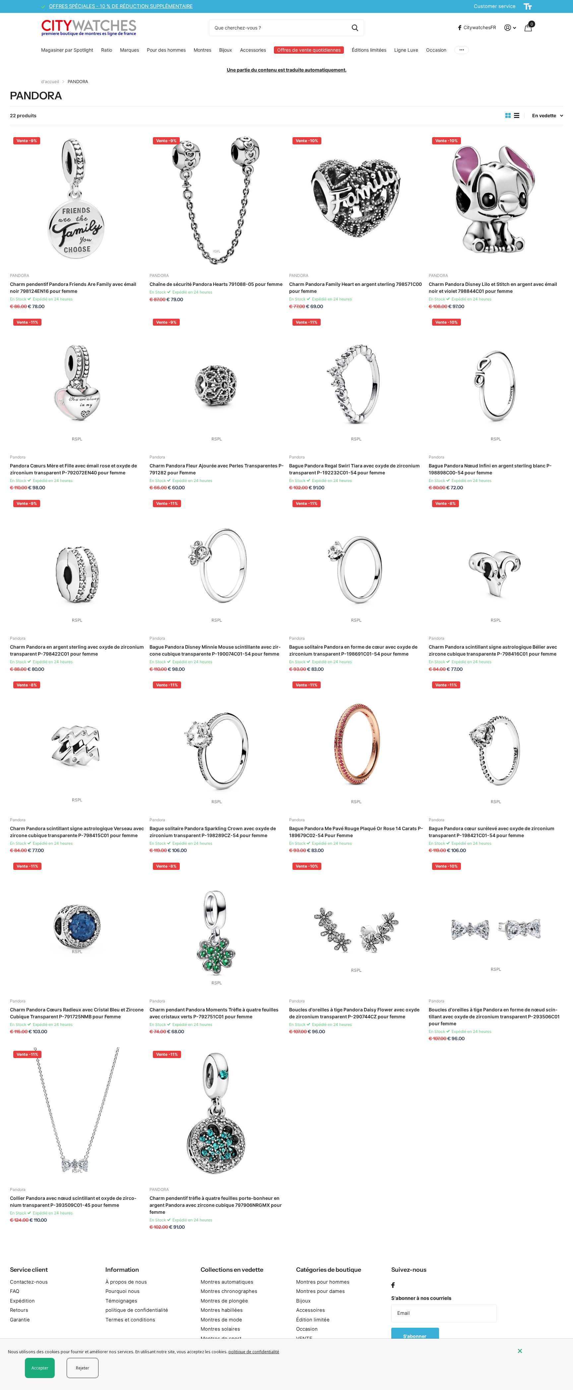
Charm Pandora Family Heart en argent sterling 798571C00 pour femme (355, 287)
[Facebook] (393, 1285)
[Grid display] (508, 115)
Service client (29, 1269)
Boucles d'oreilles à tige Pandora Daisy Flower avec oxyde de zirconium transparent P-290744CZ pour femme (354, 1013)
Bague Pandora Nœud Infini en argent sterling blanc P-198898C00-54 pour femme (490, 469)
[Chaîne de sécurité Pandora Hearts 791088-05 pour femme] (217, 201)
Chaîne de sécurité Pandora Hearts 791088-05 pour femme (216, 284)
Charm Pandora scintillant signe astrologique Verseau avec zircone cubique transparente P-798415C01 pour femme (77, 832)
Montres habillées (222, 1310)
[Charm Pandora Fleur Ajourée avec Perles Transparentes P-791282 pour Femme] (217, 382)
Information (122, 1269)
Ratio (106, 50)
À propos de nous (126, 1282)
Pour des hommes (166, 50)
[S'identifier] (510, 27)
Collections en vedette (232, 1269)
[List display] (516, 115)
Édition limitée (313, 1320)
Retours (19, 1310)
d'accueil (50, 81)
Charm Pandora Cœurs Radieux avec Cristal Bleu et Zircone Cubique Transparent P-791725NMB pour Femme (77, 1013)
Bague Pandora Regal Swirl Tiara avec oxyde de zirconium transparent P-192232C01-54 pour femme (354, 469)
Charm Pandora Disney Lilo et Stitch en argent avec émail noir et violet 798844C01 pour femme (493, 287)
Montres (202, 50)
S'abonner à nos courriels (421, 1298)
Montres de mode (221, 1320)
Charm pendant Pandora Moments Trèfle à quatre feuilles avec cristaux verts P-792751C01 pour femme (214, 1013)
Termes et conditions (130, 1320)
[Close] (540, 1351)
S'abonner (415, 1336)
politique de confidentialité (136, 1310)
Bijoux (225, 50)
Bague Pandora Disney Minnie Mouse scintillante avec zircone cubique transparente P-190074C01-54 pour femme (215, 650)
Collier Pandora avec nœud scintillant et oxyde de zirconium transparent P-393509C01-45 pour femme (73, 1201)
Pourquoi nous (122, 1291)
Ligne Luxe (406, 50)
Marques (129, 50)
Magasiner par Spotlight (67, 50)
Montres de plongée (224, 1301)
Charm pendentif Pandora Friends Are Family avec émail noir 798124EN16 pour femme (73, 287)
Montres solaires (220, 1329)
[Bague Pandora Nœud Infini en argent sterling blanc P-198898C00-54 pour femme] (496, 382)
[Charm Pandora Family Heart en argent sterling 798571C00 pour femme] (356, 201)
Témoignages (121, 1301)
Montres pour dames (320, 1291)
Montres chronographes (229, 1291)
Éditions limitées (369, 50)
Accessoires (310, 1310)
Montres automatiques (227, 1282)
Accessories (253, 50)
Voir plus (461, 49)
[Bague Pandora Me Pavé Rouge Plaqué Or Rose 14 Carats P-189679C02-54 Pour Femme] (356, 745)
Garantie (20, 1320)
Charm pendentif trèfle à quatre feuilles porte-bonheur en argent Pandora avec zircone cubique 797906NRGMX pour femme (216, 1205)
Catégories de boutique (328, 1269)
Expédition (22, 1301)
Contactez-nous (29, 1282)
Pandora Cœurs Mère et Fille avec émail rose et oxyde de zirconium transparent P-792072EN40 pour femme (73, 469)
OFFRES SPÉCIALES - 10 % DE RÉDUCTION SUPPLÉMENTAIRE (121, 6)
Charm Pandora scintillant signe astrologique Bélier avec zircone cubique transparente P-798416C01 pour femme (493, 650)
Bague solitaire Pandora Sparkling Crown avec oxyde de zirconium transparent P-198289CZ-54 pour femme (213, 832)
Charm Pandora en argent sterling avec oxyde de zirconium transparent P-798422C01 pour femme (77, 650)
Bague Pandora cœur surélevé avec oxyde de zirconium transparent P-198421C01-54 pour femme (491, 832)
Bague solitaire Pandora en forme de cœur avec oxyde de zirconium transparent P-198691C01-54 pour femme (353, 650)
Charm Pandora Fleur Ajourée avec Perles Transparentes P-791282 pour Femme (217, 469)
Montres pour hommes (323, 1282)
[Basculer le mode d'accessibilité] (528, 7)
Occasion (436, 50)
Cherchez (355, 28)
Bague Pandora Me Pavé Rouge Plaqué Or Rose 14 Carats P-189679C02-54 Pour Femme (356, 832)
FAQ (14, 1291)
